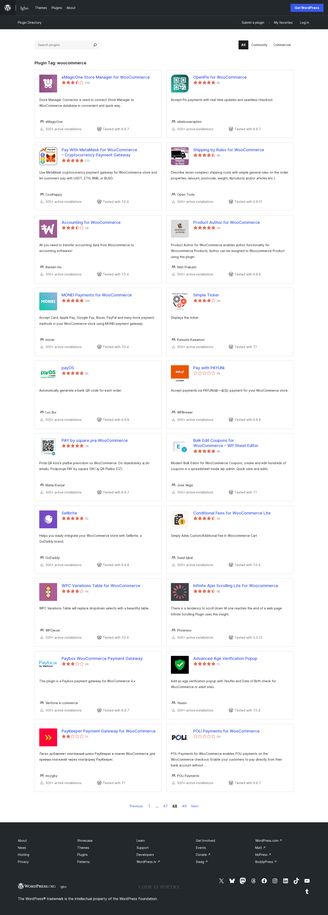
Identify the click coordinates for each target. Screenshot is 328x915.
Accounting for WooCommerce (91, 222)
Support (143, 848)
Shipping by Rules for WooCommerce (228, 149)
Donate (203, 854)
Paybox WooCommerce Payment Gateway (102, 658)
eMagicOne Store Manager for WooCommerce (106, 77)
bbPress (263, 854)
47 (165, 806)
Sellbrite (69, 513)
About (22, 840)
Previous (136, 806)
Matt (260, 848)
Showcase (85, 840)
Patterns (83, 862)
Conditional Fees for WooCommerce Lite (232, 513)
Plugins (82, 854)
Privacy (23, 862)
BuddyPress (266, 862)
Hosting (23, 854)
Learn (141, 840)
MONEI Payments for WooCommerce (97, 295)
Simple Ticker (206, 295)
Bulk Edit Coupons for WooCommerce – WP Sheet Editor (225, 443)
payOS (68, 367)
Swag (202, 862)
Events (201, 848)
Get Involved (205, 840)
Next (194, 806)
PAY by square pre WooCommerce (95, 440)
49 (184, 806)
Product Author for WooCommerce (226, 222)
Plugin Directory (30, 22)
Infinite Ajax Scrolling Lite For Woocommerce (235, 585)
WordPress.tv (148, 862)
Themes (83, 848)
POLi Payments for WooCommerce (226, 731)
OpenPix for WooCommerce (220, 77)
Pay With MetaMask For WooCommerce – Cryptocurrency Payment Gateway (99, 152)
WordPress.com (268, 840)
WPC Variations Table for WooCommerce (101, 585)
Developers (145, 854)
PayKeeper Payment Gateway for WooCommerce (109, 731)
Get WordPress (307, 8)
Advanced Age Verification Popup (225, 658)
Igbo (63, 886)
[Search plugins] (95, 44)
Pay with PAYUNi (208, 367)
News (22, 848)
